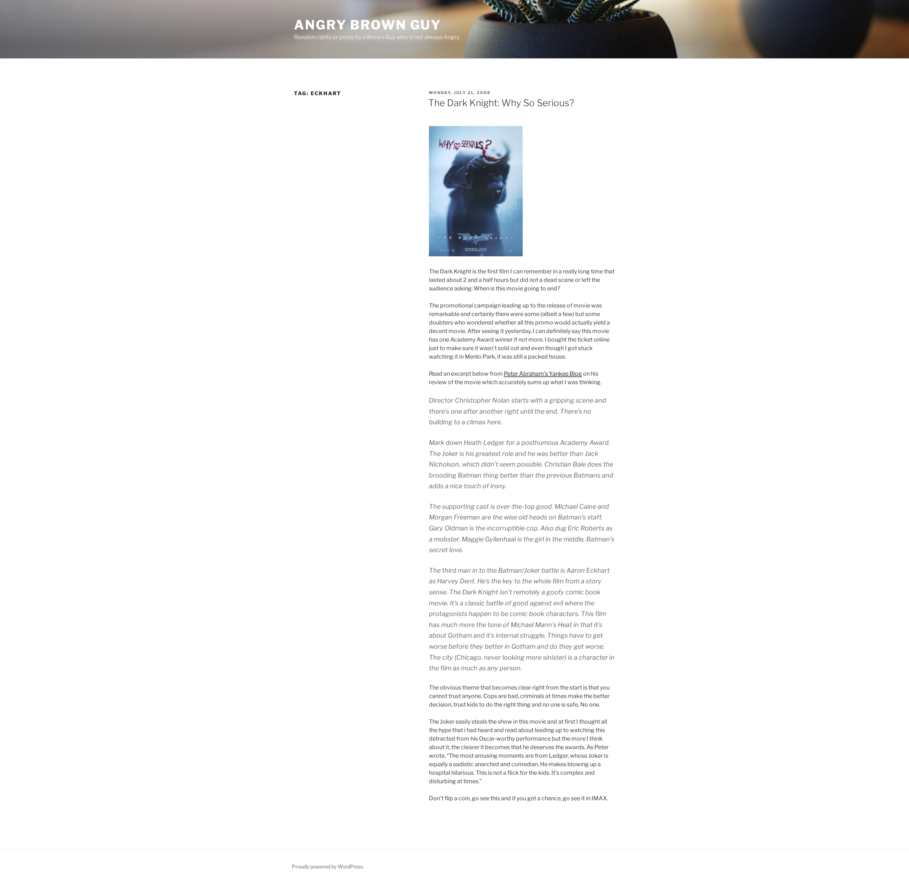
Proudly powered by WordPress (327, 866)
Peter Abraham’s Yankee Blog (543, 373)
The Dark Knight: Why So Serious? (501, 102)
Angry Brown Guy (367, 25)
